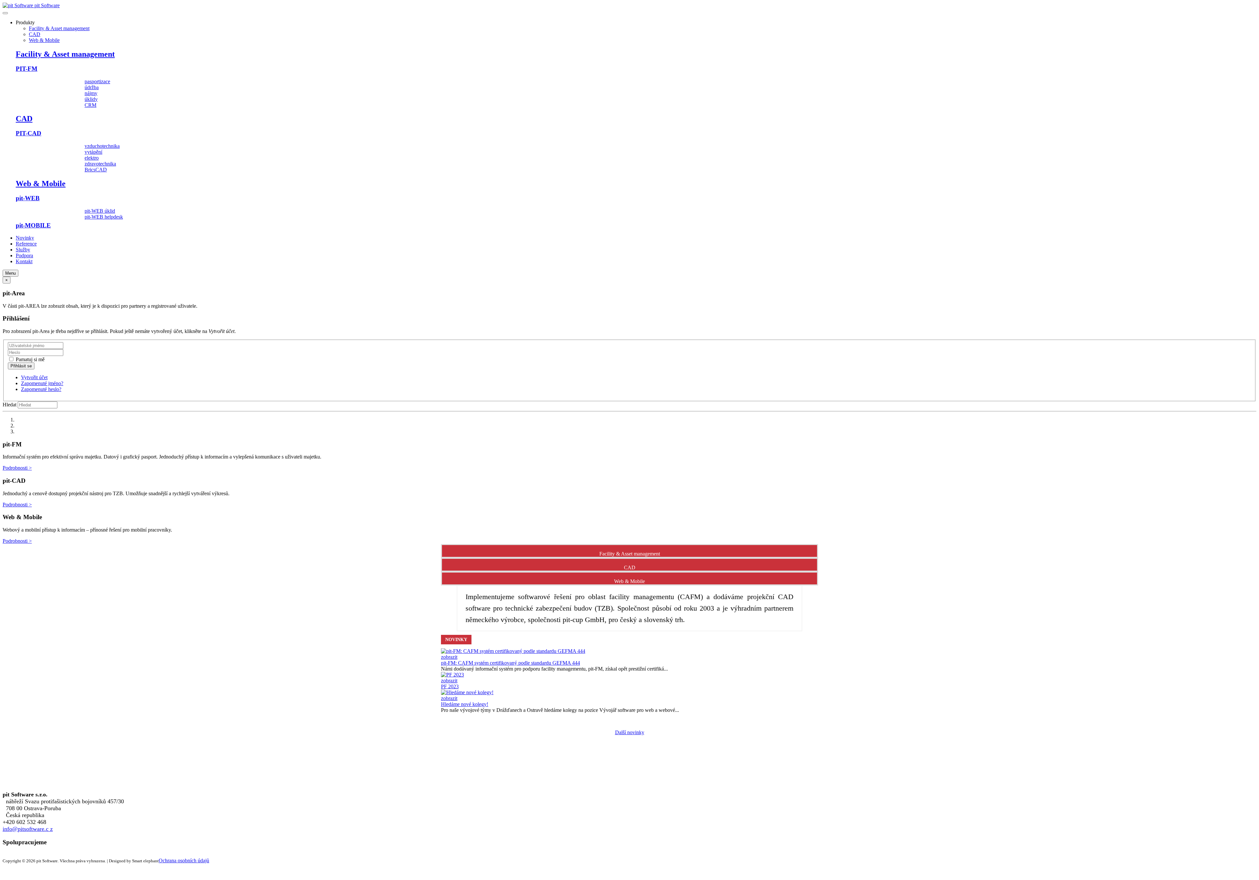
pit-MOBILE (33, 225)
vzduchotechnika (102, 146)
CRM (90, 105)
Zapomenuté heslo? (41, 389)
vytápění (93, 152)
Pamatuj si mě (29, 359)
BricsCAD (96, 169)
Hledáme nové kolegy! (464, 704)
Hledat (9, 404)
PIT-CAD (28, 133)
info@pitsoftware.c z (28, 829)
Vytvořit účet (34, 377)
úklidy (91, 99)
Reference (26, 243)
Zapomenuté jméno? (42, 383)
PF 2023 (450, 686)
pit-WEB (28, 198)
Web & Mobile (44, 40)
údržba (92, 87)
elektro (92, 158)
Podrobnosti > (17, 468)
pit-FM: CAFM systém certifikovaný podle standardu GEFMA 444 (510, 663)
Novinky (25, 238)
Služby (23, 249)
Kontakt (24, 261)
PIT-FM (26, 68)
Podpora (24, 255)
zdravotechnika (100, 163)
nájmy (91, 93)
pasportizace (97, 81)
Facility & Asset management (59, 28)
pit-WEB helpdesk (104, 217)
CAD (34, 34)
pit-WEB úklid (100, 211)
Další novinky (629, 732)
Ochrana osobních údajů (184, 860)
